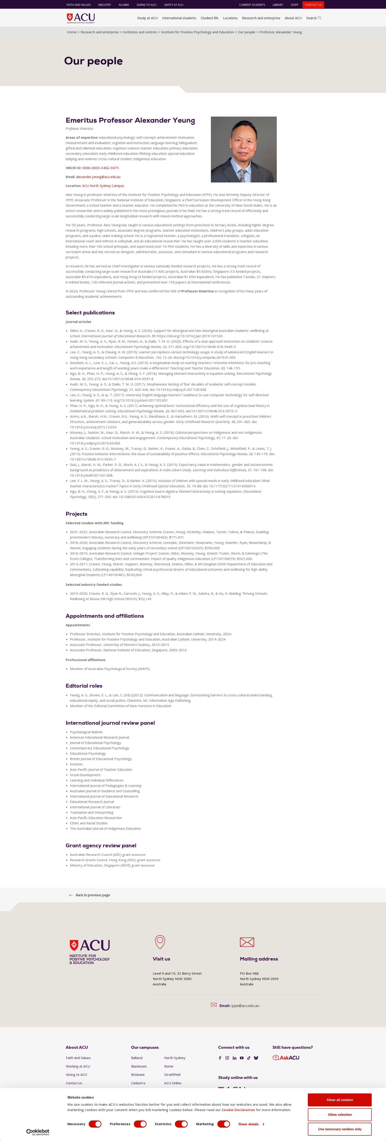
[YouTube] (241, 1058)
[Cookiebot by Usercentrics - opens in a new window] (37, 1132)
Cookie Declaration (238, 1110)
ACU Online (172, 1083)
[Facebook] (220, 1058)
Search (311, 18)
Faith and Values (78, 5)
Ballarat (137, 1057)
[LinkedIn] (234, 1058)
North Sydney (174, 1057)
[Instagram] (227, 1058)
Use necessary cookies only (339, 1129)
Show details (248, 1124)
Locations (230, 18)
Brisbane (138, 1074)
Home (72, 32)
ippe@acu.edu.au (245, 1005)
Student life (209, 18)
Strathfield (172, 1074)
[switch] (140, 1124)
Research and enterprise (261, 18)
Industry (104, 5)
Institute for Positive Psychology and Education (197, 32)
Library (278, 5)
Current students (252, 5)
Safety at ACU (173, 5)
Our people (246, 32)
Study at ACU (147, 18)
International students (179, 18)
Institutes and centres (140, 32)
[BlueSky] (256, 1058)
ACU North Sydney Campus (103, 185)
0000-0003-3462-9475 (100, 167)
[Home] (80, 18)
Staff (294, 5)
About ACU (293, 18)
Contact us (313, 5)
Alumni (124, 5)
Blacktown (139, 1066)
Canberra (138, 1083)
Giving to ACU (146, 5)
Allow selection (340, 1114)
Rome (168, 1066)
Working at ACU (78, 1066)
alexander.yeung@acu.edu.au (98, 176)
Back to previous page (93, 895)
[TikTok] (248, 1058)
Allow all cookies (340, 1100)
